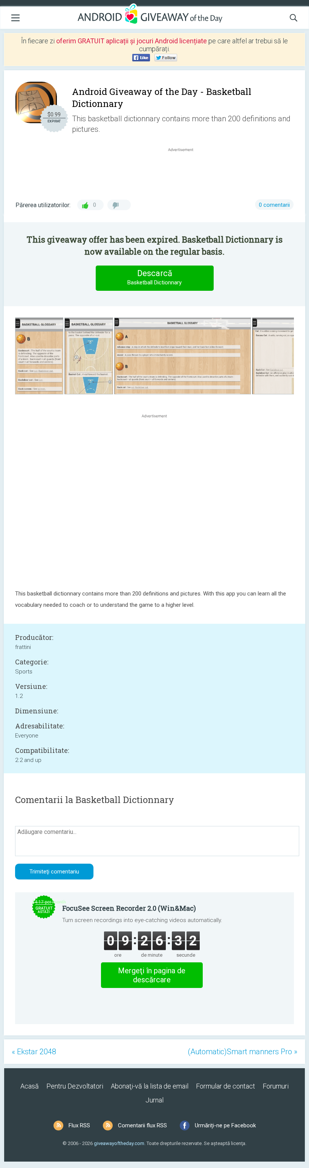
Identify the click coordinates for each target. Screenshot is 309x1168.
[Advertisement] (185, 171)
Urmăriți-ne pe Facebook (225, 1125)
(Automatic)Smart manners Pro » (242, 1051)
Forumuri (276, 1086)
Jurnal (154, 1100)
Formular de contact (225, 1086)
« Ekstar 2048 (34, 1051)
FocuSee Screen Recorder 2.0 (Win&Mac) (129, 908)
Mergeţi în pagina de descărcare (151, 975)
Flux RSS (79, 1125)
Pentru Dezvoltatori (74, 1086)
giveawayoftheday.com (119, 1143)
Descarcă (154, 277)
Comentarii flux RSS (142, 1125)
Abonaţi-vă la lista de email (149, 1086)
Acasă (29, 1086)
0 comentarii (274, 205)
